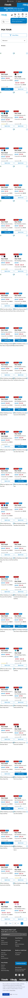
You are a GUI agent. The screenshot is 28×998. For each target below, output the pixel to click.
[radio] (15, 74)
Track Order (17, 940)
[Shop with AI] (12, 15)
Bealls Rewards (4, 944)
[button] (14, 994)
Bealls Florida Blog (5, 970)
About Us (3, 965)
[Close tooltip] (26, 19)
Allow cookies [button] (6, 994)
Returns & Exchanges (19, 944)
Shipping (17, 946)
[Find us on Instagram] (19, 975)
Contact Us (3, 968)
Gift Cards (3, 952)
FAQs (16, 942)
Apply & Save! (18, 952)
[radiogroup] (17, 74)
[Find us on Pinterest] (23, 975)
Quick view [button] (22, 89)
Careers (2, 967)
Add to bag (8, 89)
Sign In (2, 940)
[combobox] (14, 40)
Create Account (4, 942)
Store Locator (4, 954)
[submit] (24, 934)
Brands (2, 956)
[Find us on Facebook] (16, 975)
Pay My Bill (17, 954)
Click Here (12, 10)
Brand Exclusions (4, 958)
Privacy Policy (12, 990)
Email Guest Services (21, 963)
